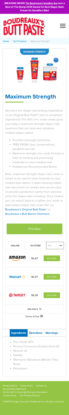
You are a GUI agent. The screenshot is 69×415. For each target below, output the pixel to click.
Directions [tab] (36, 333)
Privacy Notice (10, 385)
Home (6, 41)
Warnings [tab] (51, 333)
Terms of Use (26, 385)
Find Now (34, 229)
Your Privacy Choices (29, 395)
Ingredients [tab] (18, 333)
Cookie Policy (9, 395)
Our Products (19, 41)
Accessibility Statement (14, 389)
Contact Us (41, 385)
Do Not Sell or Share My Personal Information (25, 392)
